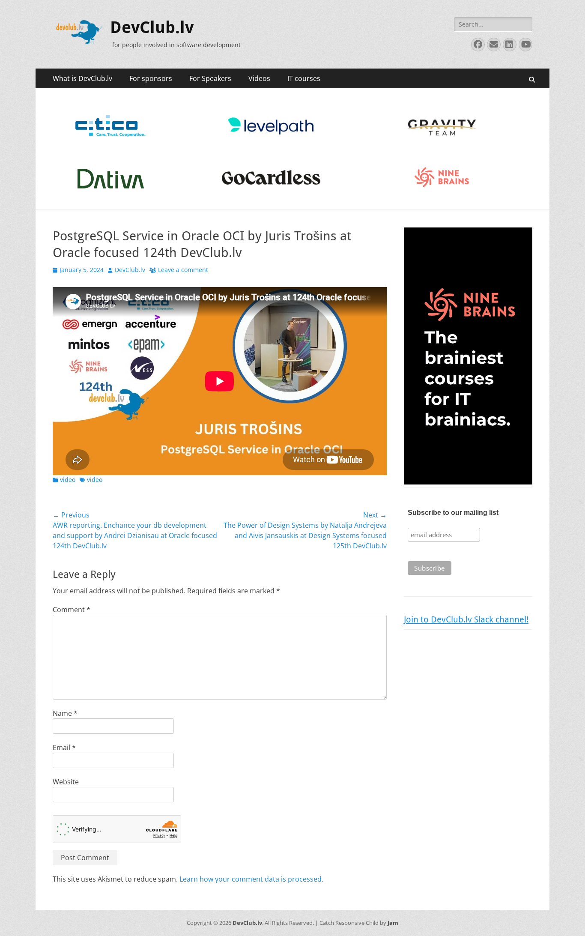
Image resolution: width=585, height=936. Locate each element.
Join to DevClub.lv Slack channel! (466, 619)
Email (64, 747)
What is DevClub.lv (82, 78)
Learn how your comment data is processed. (251, 879)
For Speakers (210, 78)
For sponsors (150, 78)
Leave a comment (183, 270)
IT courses (303, 78)
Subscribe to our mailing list (453, 512)
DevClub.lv (152, 27)
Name (65, 713)
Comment (71, 609)
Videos (259, 78)
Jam (393, 923)
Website (66, 781)
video (67, 479)
